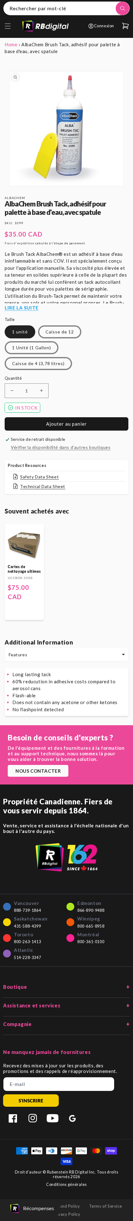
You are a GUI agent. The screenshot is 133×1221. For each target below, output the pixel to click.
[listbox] (66, 654)
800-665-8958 (90, 926)
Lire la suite (22, 307)
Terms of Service (105, 1206)
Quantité (13, 378)
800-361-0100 (90, 941)
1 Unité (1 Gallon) (31, 347)
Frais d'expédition (20, 243)
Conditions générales (66, 1184)
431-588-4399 (27, 926)
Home (11, 44)
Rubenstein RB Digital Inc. (71, 1172)
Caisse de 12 (59, 331)
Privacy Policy (66, 1214)
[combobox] (66, 8)
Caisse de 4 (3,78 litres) (38, 363)
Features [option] (18, 654)
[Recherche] (122, 8)
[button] (8, 26)
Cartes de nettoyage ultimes (24, 569)
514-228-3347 (27, 957)
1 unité (20, 331)
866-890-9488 (90, 910)
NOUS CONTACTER (38, 771)
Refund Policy (66, 1206)
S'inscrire (31, 1100)
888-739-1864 (27, 910)
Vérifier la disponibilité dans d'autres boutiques (60, 447)
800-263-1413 (27, 941)
